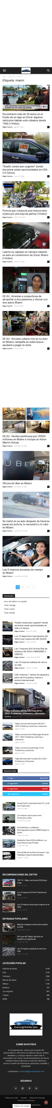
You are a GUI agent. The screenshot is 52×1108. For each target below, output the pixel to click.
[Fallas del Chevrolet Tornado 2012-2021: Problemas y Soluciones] (8, 761)
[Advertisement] (26, 40)
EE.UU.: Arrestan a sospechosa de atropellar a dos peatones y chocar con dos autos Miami (25, 299)
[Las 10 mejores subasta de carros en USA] (8, 666)
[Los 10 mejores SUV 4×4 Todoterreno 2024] (9, 895)
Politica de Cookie (11, 1098)
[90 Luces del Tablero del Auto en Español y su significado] (9, 939)
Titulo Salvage (10, 605)
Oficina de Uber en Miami (17, 483)
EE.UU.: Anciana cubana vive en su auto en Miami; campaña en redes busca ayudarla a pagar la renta (25, 342)
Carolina (8, 716)
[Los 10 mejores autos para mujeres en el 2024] (9, 907)
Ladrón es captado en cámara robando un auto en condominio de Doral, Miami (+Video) (25, 255)
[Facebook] (15, 1088)
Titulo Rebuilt (9, 613)
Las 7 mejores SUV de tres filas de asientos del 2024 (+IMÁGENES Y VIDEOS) (31, 651)
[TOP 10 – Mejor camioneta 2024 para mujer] (9, 883)
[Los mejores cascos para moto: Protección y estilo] (9, 818)
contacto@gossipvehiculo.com (31, 1071)
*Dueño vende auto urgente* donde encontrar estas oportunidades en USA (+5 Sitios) (25, 169)
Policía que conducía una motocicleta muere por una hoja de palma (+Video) (25, 212)
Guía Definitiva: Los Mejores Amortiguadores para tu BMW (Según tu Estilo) (33, 830)
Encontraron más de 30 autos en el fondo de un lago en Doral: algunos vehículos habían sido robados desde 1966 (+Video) (24, 119)
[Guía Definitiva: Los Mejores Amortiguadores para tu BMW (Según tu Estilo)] (9, 830)
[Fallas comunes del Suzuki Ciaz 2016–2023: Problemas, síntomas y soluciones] (26, 703)
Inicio (4, 76)
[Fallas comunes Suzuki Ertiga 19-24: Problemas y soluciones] (8, 750)
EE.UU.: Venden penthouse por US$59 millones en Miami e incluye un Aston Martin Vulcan (24, 439)
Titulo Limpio (9, 609)
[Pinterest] (29, 1088)
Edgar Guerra (7, 127)
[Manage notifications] (46, 1102)
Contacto (23, 1098)
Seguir (45, 783)
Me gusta (44, 778)
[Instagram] (22, 1088)
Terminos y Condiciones (26, 1100)
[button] (4, 70)
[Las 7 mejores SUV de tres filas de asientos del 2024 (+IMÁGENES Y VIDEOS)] (8, 652)
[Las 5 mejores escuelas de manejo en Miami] (26, 551)
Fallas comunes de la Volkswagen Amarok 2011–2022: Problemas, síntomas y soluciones (32, 737)
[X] (36, 1088)
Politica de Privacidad (37, 1098)
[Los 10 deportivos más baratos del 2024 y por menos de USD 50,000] (8, 640)
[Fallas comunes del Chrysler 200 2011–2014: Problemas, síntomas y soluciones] (8, 726)
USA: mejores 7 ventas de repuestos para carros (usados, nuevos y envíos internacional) (32, 677)
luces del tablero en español (15, 601)
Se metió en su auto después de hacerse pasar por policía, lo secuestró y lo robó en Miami (26, 524)
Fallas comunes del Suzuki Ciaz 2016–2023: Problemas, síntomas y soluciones (25, 712)
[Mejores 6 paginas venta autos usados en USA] (9, 927)
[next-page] (33, 587)
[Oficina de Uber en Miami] (26, 465)
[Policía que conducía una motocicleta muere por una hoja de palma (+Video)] (26, 194)
